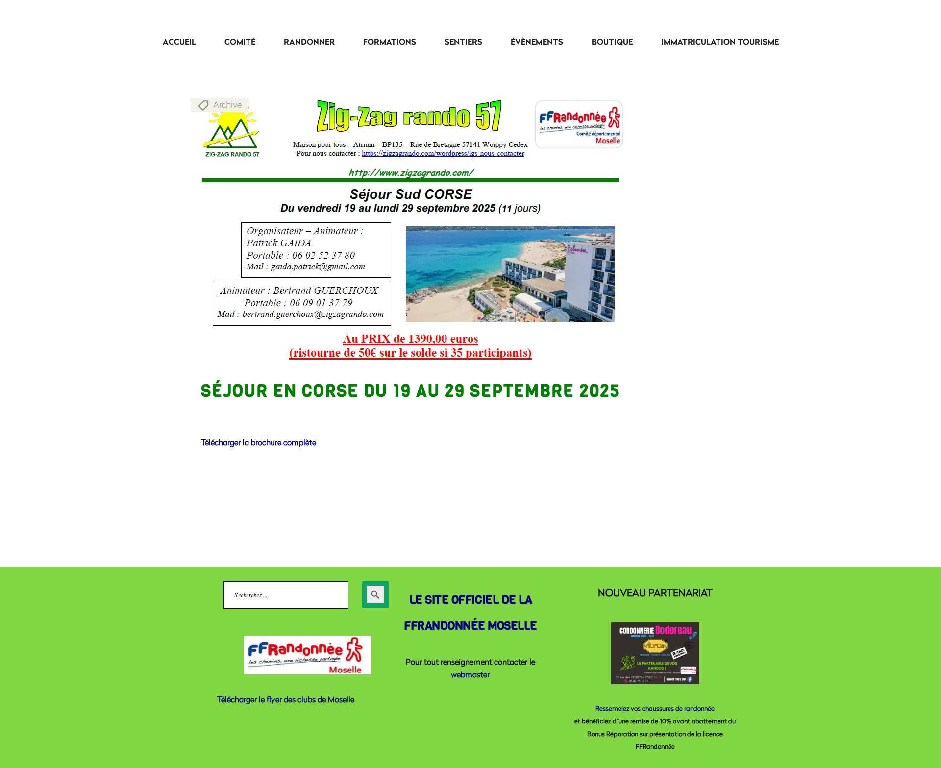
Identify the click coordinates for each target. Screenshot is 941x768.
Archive (227, 104)
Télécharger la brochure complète (258, 442)
